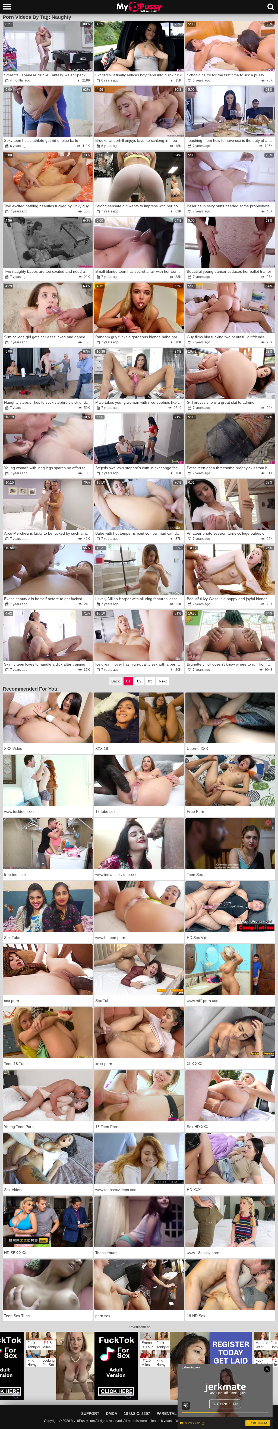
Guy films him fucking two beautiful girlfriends (225, 337)
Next (163, 681)
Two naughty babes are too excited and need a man (48, 271)
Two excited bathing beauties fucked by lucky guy (46, 206)
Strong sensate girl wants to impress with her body (138, 206)
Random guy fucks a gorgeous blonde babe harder (139, 337)
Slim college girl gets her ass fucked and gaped (44, 337)
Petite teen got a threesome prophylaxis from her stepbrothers (230, 468)
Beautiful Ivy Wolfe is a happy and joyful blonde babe (230, 599)
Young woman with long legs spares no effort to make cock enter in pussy (48, 468)
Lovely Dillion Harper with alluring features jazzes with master (139, 599)
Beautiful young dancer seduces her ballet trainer (229, 271)
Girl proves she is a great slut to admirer (221, 402)
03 (150, 681)
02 (139, 681)
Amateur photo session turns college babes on (227, 533)
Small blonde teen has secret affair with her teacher (139, 271)
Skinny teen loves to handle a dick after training (44, 664)
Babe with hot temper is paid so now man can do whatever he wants (139, 533)
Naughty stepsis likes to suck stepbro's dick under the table (48, 402)
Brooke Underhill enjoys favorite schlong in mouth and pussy (139, 140)
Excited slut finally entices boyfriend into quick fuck (138, 75)
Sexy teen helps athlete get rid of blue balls (41, 140)
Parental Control (177, 1413)
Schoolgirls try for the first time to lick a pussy (225, 75)
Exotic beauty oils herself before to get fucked (43, 599)
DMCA (111, 1413)
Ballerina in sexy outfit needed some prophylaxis (228, 206)
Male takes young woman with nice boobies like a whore (139, 402)
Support (90, 1413)
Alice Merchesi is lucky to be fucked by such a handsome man (48, 533)
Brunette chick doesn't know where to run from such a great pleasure (230, 664)
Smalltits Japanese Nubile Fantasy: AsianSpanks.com (48, 75)
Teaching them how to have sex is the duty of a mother (230, 140)
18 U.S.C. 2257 (137, 1413)
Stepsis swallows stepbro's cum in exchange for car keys (139, 468)
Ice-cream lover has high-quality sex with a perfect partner (139, 664)
